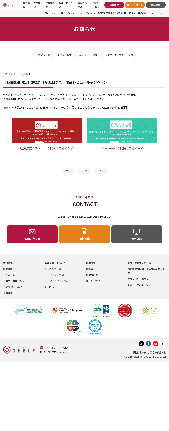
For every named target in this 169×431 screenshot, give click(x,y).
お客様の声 (92, 275)
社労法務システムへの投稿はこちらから (46, 148)
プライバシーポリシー (139, 279)
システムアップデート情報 (119, 55)
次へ (101, 171)
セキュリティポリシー (139, 285)
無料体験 (155, 5)
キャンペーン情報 (88, 55)
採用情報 (90, 262)
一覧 (84, 171)
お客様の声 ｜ (50, 5)
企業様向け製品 (14, 287)
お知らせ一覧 (43, 55)
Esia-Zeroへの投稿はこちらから (122, 148)
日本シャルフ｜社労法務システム (62, 13)
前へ (68, 171)
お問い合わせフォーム (139, 262)
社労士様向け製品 (15, 281)
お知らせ (88, 13)
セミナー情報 (65, 55)
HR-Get (51, 287)
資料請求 (114, 5)
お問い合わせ (95, 5)
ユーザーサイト (135, 5)
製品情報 (8, 268)
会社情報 (8, 262)
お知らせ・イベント (55, 262)
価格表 (89, 268)
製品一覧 (10, 275)
